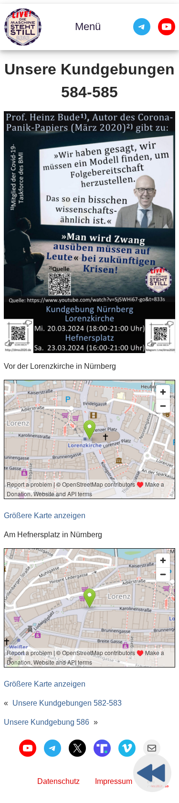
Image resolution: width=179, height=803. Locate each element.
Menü (88, 26)
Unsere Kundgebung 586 (46, 722)
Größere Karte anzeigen (44, 515)
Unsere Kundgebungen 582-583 (67, 703)
